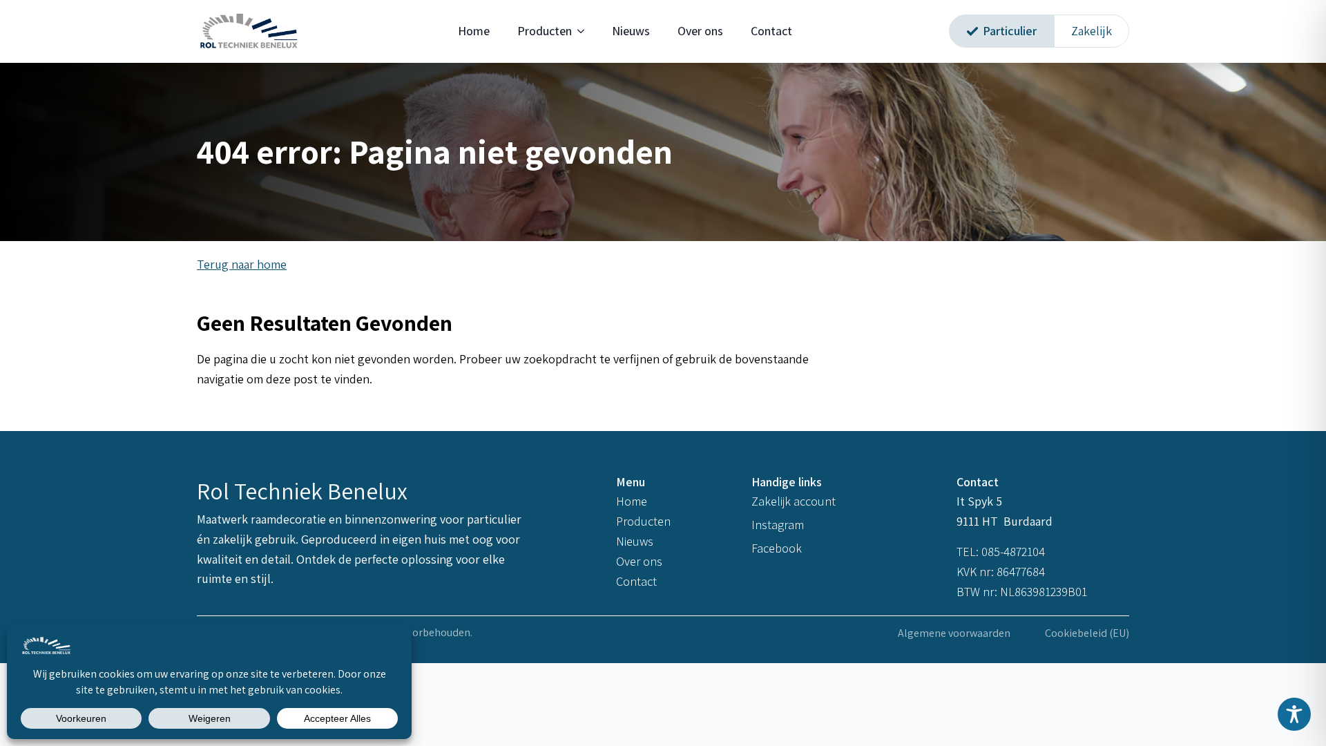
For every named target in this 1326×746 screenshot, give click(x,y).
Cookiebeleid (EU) (1087, 633)
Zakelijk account (793, 501)
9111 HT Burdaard (1005, 521)
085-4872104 (1013, 552)
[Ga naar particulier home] (248, 31)
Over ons (700, 31)
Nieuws (631, 31)
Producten (544, 31)
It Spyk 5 (981, 501)
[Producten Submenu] (585, 31)
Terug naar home (242, 264)
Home (474, 31)
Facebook (776, 548)
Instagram (777, 525)
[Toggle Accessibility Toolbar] (1294, 714)
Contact (771, 31)
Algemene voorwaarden (954, 633)
